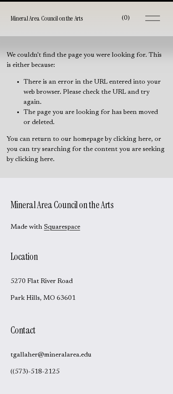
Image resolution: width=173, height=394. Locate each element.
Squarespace (62, 227)
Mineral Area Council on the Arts (46, 18)
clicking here (132, 139)
